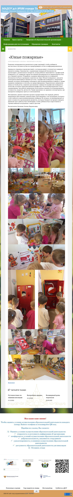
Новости (12, 49)
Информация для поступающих (16, 44)
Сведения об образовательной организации (43, 40)
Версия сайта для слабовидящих (56, 7)
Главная (6, 40)
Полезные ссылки (13, 488)
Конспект (11, 383)
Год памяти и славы (31, 488)
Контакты (56, 44)
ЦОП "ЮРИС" (29, 493)
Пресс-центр (17, 40)
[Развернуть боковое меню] (3, 49)
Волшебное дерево (34, 395)
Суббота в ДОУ (61, 488)
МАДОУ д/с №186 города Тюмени (24, 8)
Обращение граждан (40, 44)
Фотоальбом (47, 488)
